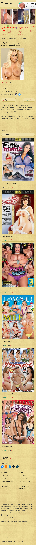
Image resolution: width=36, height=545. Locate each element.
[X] (13, 466)
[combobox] (18, 134)
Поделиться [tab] (28, 123)
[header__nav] (2, 3)
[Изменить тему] (12, 458)
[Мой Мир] (10, 466)
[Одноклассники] (6, 466)
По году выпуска (5, 492)
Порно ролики (23, 478)
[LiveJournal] (17, 466)
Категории (4, 472)
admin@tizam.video (8, 537)
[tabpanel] (18, 289)
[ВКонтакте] (2, 466)
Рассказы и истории (24, 481)
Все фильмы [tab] (5, 123)
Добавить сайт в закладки (26, 499)
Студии (21, 472)
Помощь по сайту (24, 496)
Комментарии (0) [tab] (16, 123)
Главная (3, 38)
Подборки (3, 478)
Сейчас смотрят (5, 489)
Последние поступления (7, 495)
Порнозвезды (12, 38)
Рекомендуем (4, 486)
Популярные (4, 475)
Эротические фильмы (7, 481)
